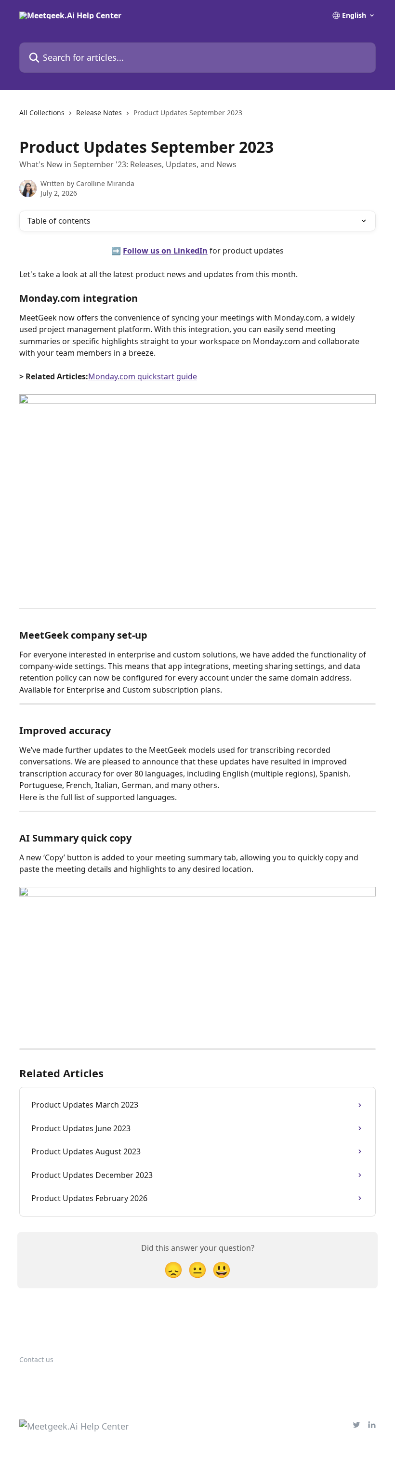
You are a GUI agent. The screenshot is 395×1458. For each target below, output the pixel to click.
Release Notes (99, 112)
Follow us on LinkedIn (165, 250)
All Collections (42, 112)
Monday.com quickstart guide (142, 376)
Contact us (36, 1359)
